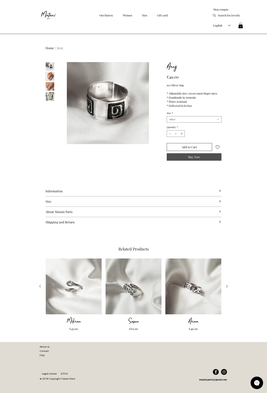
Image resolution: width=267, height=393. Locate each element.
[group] (133, 295)
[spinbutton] (176, 133)
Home (50, 48)
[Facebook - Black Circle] (216, 372)
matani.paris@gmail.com (213, 379)
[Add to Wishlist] (218, 147)
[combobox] (194, 119)
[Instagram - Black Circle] (224, 372)
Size (170, 113)
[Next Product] (227, 286)
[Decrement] (169, 133)
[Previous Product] (40, 286)
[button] (127, 15)
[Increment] (182, 133)
